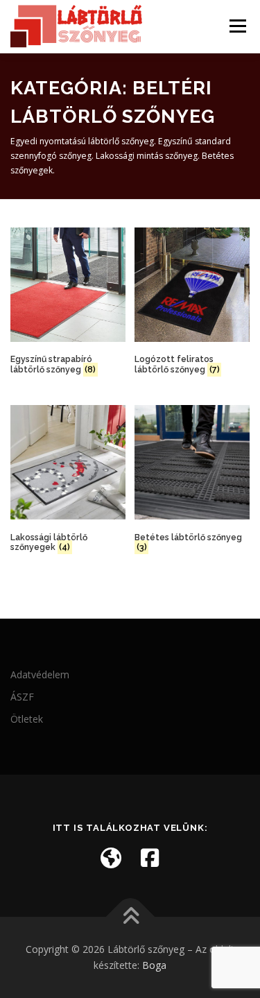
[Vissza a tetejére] (130, 916)
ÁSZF (22, 696)
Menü (236, 26)
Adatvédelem (39, 674)
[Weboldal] (111, 858)
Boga (154, 965)
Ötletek (26, 718)
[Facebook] (149, 858)
